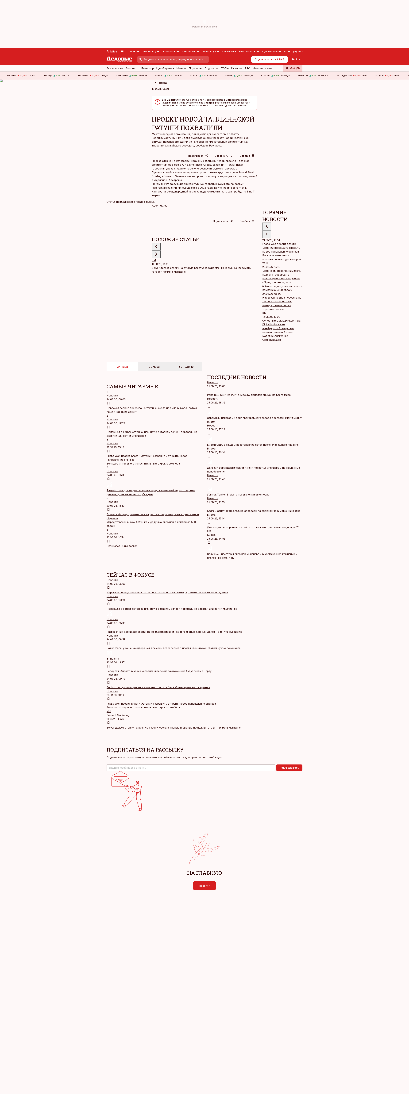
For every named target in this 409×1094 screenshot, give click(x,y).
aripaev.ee (134, 51)
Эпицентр (131, 68)
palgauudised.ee (301, 51)
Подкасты (195, 68)
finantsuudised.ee (190, 51)
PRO (247, 68)
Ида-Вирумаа (165, 68)
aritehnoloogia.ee (211, 51)
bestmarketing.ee (151, 51)
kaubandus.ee (229, 51)
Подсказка (211, 68)
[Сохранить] (108, 403)
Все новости (115, 68)
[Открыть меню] (122, 51)
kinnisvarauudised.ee (249, 51)
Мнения (181, 68)
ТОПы (225, 68)
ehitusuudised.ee (171, 51)
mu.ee (287, 51)
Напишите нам (262, 68)
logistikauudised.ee (271, 51)
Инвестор (147, 68)
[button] (191, 767)
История (236, 68)
